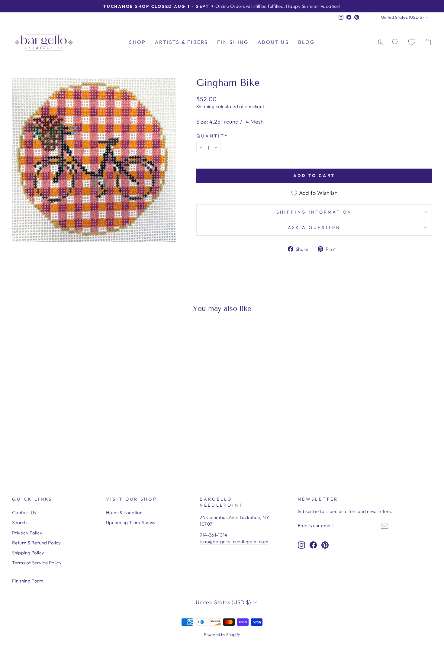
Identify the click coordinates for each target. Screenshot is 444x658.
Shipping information (314, 212)
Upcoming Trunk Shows (130, 522)
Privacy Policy (27, 533)
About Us (273, 42)
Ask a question (314, 227)
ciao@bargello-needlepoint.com (234, 541)
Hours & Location (124, 512)
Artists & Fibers (181, 42)
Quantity (212, 136)
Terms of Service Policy (37, 563)
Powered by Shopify (222, 634)
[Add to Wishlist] (19, 334)
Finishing (233, 42)
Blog (306, 42)
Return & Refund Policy (36, 543)
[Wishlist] (412, 41)
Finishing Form (27, 581)
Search (19, 522)
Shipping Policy (28, 553)
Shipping (205, 106)
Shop (137, 42)
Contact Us (24, 512)
